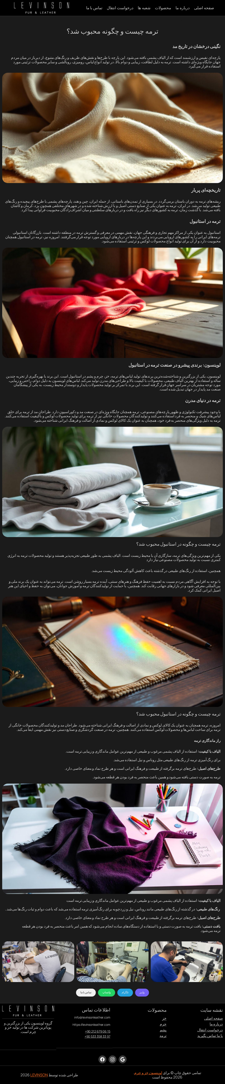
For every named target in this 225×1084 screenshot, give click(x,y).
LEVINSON (39, 1074)
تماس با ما (85, 992)
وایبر (142, 992)
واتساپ (106, 992)
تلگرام (125, 992)
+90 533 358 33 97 (97, 1036)
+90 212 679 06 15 (97, 1031)
